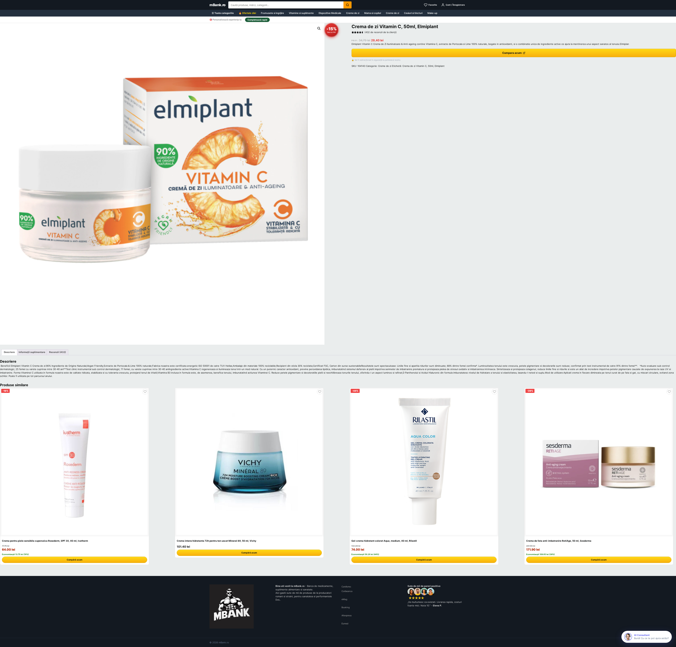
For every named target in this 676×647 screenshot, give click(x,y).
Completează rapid (257, 19)
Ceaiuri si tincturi (413, 13)
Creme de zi (352, 13)
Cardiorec (346, 586)
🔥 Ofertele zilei (247, 13)
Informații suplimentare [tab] (32, 352)
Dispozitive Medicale (330, 13)
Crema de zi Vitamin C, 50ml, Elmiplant (423, 66)
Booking (346, 607)
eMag (344, 599)
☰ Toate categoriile (223, 13)
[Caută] (347, 4)
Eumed (345, 623)
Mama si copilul (372, 13)
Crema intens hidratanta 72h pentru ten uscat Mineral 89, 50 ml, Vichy (216, 540)
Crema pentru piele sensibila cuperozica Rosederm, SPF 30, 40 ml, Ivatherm (45, 540)
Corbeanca (347, 591)
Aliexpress (347, 615)
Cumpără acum (74, 559)
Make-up (432, 13)
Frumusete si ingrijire (272, 13)
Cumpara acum (512, 53)
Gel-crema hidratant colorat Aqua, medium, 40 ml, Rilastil (384, 540)
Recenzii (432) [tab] (57, 352)
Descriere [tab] (9, 352)
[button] (319, 28)
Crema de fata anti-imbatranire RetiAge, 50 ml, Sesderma (558, 540)
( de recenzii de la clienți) (381, 32)
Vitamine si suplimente (301, 13)
